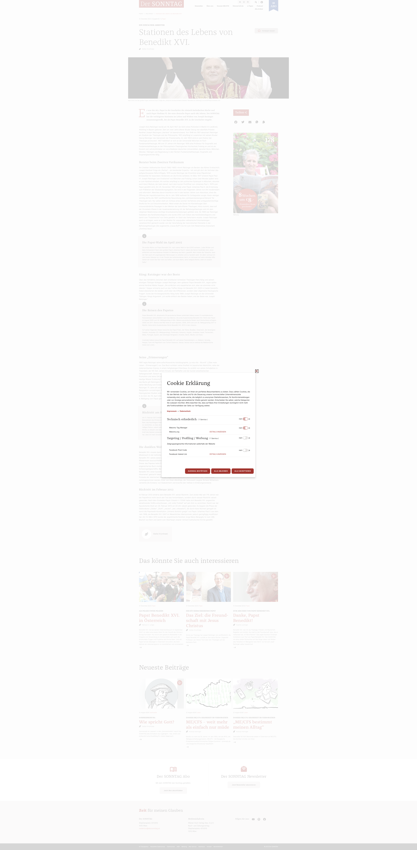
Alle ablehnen (221, 471)
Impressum (172, 411)
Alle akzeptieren (242, 471)
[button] (230, 431)
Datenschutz (185, 411)
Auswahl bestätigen (197, 471)
